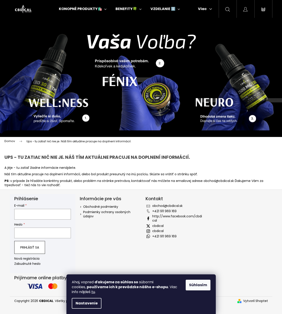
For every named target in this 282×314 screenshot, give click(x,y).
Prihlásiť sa (29, 247)
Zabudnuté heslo (27, 264)
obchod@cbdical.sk (219, 181)
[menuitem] (82, 9)
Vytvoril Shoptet (255, 301)
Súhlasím (198, 284)
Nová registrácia (26, 259)
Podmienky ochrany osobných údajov (106, 214)
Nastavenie (87, 303)
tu (93, 291)
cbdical (158, 226)
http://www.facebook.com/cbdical (177, 218)
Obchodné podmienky (100, 206)
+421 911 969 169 (164, 211)
